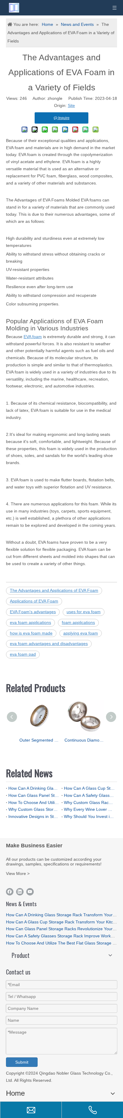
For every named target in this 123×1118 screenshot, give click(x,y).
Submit (21, 1062)
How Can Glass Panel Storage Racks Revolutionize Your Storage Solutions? (33, 795)
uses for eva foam (84, 611)
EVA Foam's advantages (33, 611)
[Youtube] (30, 891)
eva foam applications (30, 622)
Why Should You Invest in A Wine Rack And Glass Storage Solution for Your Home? (89, 816)
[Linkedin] (20, 891)
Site (71, 105)
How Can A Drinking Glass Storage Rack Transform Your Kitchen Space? (33, 788)
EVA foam (33, 336)
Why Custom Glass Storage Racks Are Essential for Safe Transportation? (33, 809)
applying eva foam (80, 633)
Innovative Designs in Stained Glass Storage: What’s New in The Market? (33, 816)
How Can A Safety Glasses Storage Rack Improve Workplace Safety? (89, 795)
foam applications (78, 622)
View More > (18, 873)
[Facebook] (9, 891)
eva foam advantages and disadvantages (49, 643)
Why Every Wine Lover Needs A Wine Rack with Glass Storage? (89, 809)
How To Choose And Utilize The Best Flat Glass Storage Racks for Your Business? (33, 802)
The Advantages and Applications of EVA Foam (54, 590)
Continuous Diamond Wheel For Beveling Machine (84, 740)
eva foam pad (23, 654)
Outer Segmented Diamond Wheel (39, 740)
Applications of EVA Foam (34, 601)
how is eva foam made (31, 633)
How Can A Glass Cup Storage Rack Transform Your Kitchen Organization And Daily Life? (89, 788)
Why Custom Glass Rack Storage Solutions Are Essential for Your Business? (89, 802)
